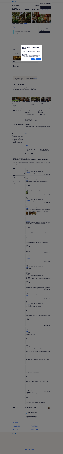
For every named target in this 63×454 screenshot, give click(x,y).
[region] (31, 53)
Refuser (33, 59)
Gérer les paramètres (25, 59)
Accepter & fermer (38, 59)
